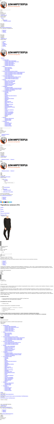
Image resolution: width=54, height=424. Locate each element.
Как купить (5, 262)
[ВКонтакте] (1, 202)
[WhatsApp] (8, 202)
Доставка (4, 264)
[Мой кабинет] (0, 158)
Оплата (4, 263)
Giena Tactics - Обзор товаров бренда (7, 394)
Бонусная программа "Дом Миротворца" (7, 397)
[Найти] (1, 11)
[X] (5, 202)
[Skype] (10, 202)
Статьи (1, 392)
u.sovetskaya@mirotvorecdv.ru (6, 27)
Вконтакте (4, 30)
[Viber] (7, 202)
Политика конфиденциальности (7, 413)
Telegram (4, 31)
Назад (7, 180)
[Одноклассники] (2, 202)
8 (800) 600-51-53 (4, 15)
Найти (2, 415)
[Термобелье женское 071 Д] (7, 239)
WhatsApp (4, 32)
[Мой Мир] (4, 202)
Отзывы (4, 261)
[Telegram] (11, 202)
